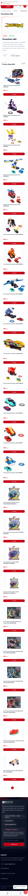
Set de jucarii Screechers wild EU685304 (13, 383)
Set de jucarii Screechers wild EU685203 (13, 323)
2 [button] (15, 787)
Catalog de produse (8, 6)
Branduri (15, 10)
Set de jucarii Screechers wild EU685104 (13, 413)
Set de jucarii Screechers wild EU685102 (13, 443)
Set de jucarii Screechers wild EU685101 (13, 472)
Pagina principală (7, 10)
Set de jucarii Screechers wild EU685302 (13, 264)
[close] (26, 1)
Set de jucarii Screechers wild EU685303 (13, 234)
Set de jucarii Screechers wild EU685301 (13, 294)
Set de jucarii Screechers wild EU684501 (13, 353)
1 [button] (12, 787)
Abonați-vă (14, 844)
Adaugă (14, 94)
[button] (18, 788)
